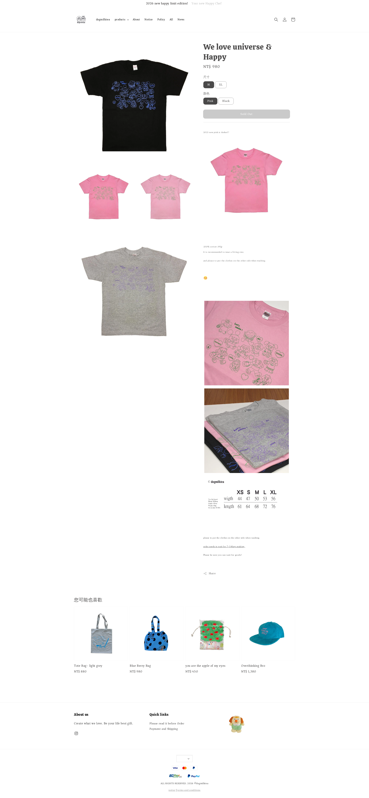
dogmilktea (103, 19)
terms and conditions (188, 790)
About (136, 19)
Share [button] (212, 573)
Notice (149, 19)
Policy (161, 19)
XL (221, 84)
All (171, 19)
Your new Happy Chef (206, 3)
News (181, 19)
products (120, 19)
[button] (276, 19)
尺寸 (206, 77)
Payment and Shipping (164, 729)
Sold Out (246, 113)
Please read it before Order (167, 724)
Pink (210, 101)
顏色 (206, 93)
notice (172, 790)
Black (226, 101)
